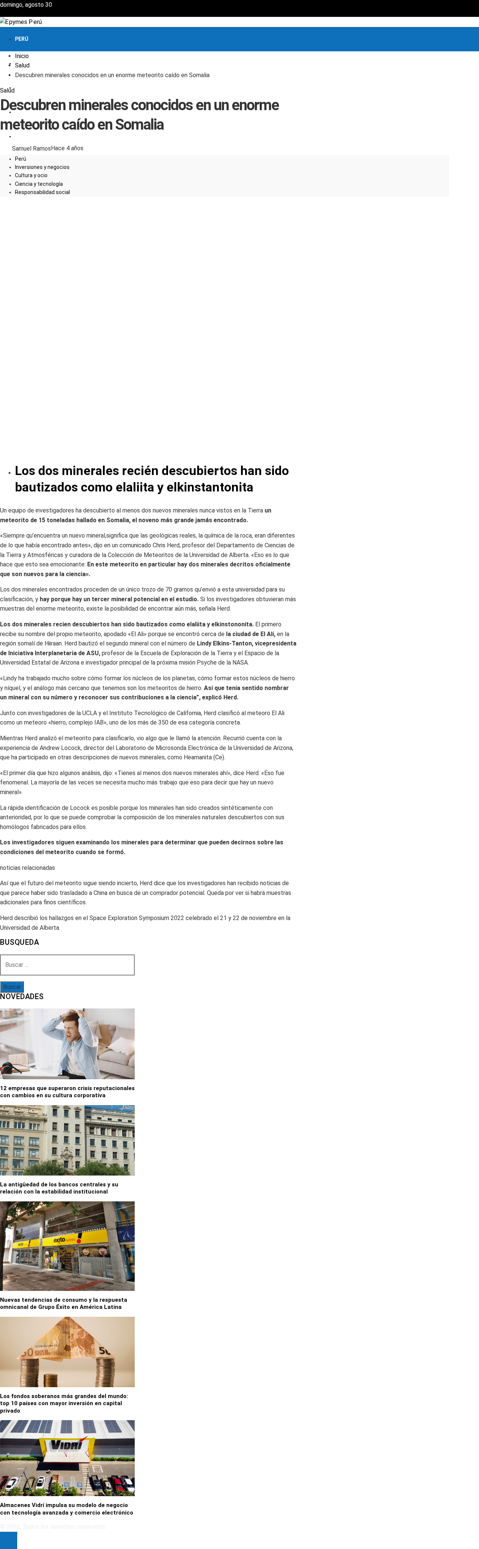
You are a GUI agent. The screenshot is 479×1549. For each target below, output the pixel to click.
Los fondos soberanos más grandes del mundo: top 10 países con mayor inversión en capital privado (64, 1403)
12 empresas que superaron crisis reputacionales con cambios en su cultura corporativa (67, 1092)
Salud (7, 90)
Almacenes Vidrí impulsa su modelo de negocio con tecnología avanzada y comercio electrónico (66, 1509)
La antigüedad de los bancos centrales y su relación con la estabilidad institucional (59, 1188)
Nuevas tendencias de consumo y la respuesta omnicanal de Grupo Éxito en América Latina (63, 1304)
